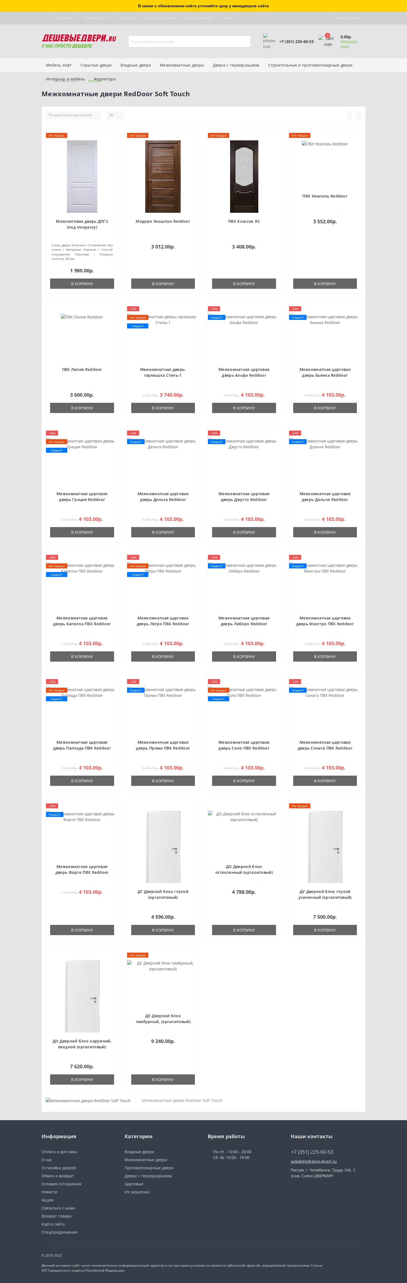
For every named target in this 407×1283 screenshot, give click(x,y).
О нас (47, 1159)
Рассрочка (127, 18)
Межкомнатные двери (182, 65)
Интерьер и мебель (65, 79)
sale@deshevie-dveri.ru (314, 1161)
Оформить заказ (349, 44)
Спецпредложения (59, 1232)
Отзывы (228, 18)
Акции (47, 1200)
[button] (64, 18)
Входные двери (135, 65)
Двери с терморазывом (236, 65)
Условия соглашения (61, 1183)
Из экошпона (137, 1192)
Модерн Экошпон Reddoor (163, 221)
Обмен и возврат (199, 18)
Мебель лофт (59, 65)
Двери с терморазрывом (148, 1175)
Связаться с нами (58, 1208)
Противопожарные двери (149, 1167)
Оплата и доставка (160, 18)
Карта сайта (53, 1224)
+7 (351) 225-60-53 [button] (312, 1152)
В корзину (82, 283)
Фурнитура (105, 79)
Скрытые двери (96, 65)
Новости (49, 1192)
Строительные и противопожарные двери (310, 65)
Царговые (134, 1183)
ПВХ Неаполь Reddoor (324, 196)
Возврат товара (56, 1216)
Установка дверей (59, 1167)
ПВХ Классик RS (244, 221)
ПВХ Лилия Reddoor (82, 369)
